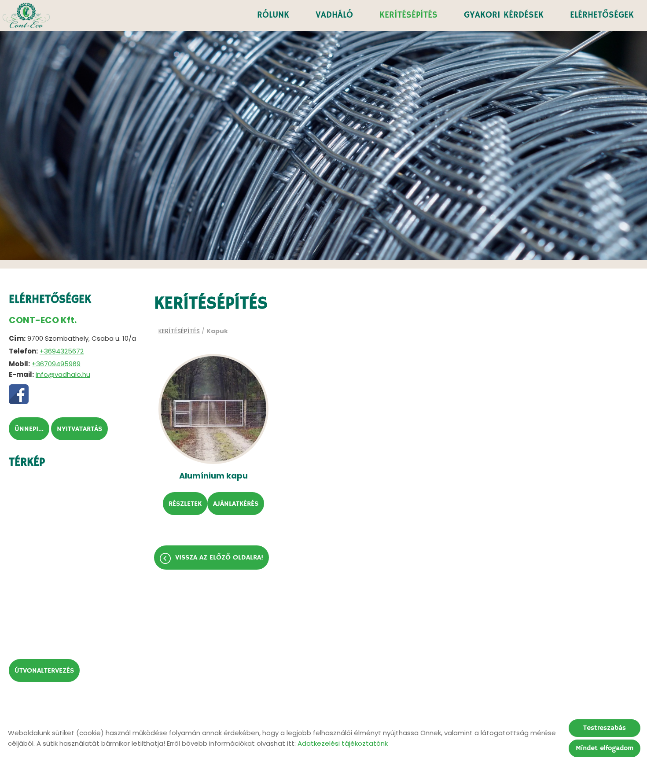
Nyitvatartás (79, 429)
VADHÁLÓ (334, 15)
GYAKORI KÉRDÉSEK (504, 15)
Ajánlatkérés (235, 504)
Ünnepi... (29, 429)
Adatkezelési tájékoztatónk (343, 743)
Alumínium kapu (213, 476)
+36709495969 (56, 363)
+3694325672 (62, 351)
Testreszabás (604, 728)
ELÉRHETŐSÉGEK (602, 15)
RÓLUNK (273, 15)
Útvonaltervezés (44, 670)
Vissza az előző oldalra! (219, 557)
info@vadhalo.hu (63, 374)
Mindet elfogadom (604, 748)
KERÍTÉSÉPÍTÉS (408, 15)
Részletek (185, 504)
